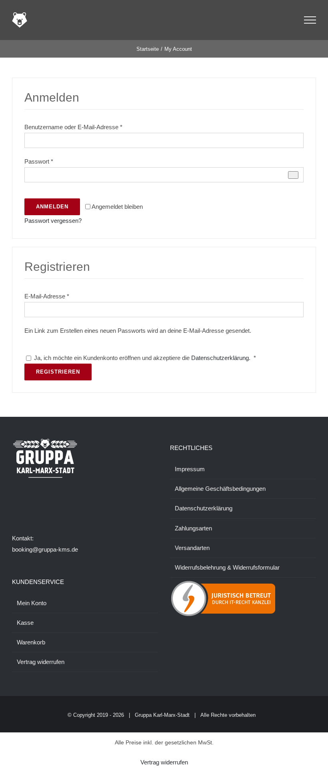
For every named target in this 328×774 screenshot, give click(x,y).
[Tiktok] (36, 504)
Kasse (25, 622)
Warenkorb (31, 642)
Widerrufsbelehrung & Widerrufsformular (227, 567)
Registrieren (58, 372)
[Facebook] (14, 504)
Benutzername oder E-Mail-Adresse (73, 127)
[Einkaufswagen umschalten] (287, 20)
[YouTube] (46, 504)
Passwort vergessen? (53, 220)
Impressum (190, 469)
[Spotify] (57, 504)
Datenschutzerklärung (220, 357)
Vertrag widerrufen (40, 661)
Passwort (38, 161)
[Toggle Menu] (310, 20)
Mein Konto (31, 603)
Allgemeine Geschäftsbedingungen (220, 488)
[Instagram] (25, 504)
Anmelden (52, 207)
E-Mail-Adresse (46, 296)
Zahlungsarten (193, 528)
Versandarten (192, 547)
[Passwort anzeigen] (293, 175)
